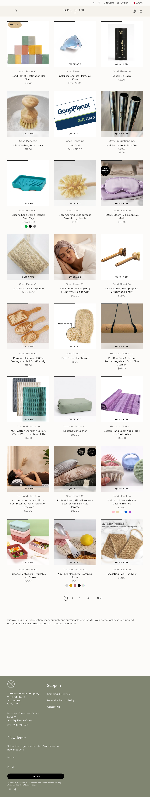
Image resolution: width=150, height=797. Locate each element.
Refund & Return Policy (61, 700)
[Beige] (117, 512)
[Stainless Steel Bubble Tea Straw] (122, 114)
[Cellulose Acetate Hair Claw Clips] (75, 44)
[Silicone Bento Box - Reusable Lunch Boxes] (28, 542)
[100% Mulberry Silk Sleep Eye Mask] (122, 183)
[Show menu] (9, 11)
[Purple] (130, 512)
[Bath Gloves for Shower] (75, 326)
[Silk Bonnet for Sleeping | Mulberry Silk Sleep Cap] (75, 257)
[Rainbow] (83, 585)
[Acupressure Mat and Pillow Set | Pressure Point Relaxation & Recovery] (28, 469)
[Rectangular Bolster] (75, 399)
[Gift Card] (75, 114)
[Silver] (66, 585)
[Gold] (70, 585)
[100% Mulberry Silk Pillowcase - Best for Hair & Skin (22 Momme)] (75, 469)
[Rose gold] (75, 585)
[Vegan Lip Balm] (122, 44)
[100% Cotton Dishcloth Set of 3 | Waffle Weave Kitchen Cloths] (28, 399)
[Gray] (34, 226)
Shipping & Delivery (58, 694)
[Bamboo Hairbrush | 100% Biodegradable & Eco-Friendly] (28, 326)
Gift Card (109, 2)
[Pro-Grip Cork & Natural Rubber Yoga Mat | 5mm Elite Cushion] (122, 326)
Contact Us (53, 706)
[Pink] (113, 512)
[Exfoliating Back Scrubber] (122, 542)
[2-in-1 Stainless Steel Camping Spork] (75, 542)
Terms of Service (24, 785)
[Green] (26, 226)
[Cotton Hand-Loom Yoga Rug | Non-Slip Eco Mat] (122, 399)
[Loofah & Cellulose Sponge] (28, 257)
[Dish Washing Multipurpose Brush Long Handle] (75, 183)
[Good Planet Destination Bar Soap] (28, 44)
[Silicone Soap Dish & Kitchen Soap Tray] (28, 183)
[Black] (30, 226)
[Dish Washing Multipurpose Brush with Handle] (122, 257)
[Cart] (141, 11)
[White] (22, 226)
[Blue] (126, 512)
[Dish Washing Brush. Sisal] (28, 114)
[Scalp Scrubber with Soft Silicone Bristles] (122, 469)
